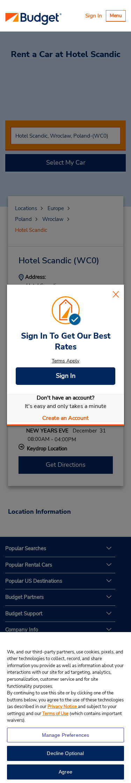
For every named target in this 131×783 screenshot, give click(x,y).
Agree (65, 772)
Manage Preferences (65, 735)
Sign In (93, 15)
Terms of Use (55, 714)
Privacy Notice (63, 707)
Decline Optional (65, 753)
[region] (65, 707)
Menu (117, 16)
